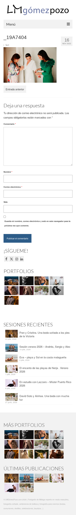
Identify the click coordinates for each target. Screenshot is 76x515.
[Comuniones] (26, 454)
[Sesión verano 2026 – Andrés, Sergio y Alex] (26, 478)
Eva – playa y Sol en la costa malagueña (42, 357)
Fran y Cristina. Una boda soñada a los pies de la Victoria (44, 334)
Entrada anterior (15, 89)
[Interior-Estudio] (56, 290)
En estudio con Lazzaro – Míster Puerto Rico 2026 (45, 383)
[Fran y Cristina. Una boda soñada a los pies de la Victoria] (11, 478)
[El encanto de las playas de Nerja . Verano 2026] (56, 478)
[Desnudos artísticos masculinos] (26, 290)
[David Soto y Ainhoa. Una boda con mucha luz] (26, 487)
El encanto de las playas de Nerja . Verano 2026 (43, 369)
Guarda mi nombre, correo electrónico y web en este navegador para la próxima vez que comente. (37, 223)
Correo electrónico (13, 187)
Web (6, 202)
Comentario (10, 124)
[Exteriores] (11, 300)
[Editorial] (41, 454)
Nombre (8, 171)
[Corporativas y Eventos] (56, 280)
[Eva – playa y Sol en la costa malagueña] (41, 478)
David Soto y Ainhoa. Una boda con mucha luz (44, 397)
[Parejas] (56, 454)
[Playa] (41, 280)
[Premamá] (26, 280)
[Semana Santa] (11, 280)
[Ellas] (11, 290)
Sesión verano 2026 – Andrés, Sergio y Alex (44, 346)
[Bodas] (41, 290)
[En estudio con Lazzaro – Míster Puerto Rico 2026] (11, 487)
